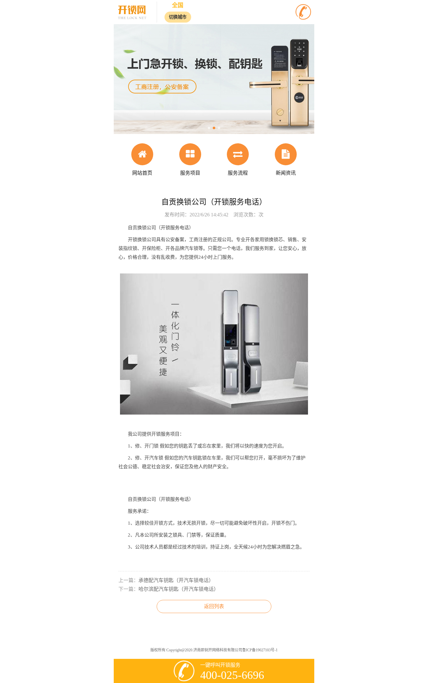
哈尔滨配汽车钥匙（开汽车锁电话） (178, 589)
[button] (209, 128)
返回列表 (214, 606)
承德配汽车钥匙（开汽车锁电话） (176, 580)
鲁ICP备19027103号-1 (260, 650)
